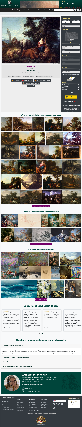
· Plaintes (18, 408)
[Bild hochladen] (79, 10)
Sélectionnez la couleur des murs (43, 80)
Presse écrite (38, 10)
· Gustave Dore (43, 407)
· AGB (18, 404)
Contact (51, 9)
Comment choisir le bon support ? (11, 362)
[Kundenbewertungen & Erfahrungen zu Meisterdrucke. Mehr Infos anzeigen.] (74, 402)
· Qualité (30, 405)
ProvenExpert (9, 327)
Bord (63, 24)
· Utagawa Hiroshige (44, 405)
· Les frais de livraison (32, 404)
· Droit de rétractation (20, 407)
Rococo (11, 13)
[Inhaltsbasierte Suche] (76, 10)
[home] (2, 10)
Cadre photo (31, 10)
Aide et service (45, 10)
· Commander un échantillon (34, 410)
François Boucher (17, 13)
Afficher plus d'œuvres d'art (41, 299)
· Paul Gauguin (43, 402)
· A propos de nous (20, 410)
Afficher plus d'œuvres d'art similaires (41, 206)
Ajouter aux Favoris (28, 80)
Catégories (19, 10)
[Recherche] (74, 10)
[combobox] (71, 26)
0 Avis (33, 85)
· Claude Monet (43, 401)
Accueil (2, 13)
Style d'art (25, 10)
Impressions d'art (7, 10)
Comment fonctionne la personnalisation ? (13, 345)
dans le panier (72, 97)
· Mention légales (20, 402)
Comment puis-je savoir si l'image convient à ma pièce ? (16, 357)
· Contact (18, 401)
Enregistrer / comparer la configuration (71, 74)
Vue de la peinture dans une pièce (31, 83)
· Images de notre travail (33, 407)
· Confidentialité (19, 405)
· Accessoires (31, 408)
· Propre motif (31, 401)
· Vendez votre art (32, 402)
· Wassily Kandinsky (44, 404)
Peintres (14, 10)
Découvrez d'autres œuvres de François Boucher (41, 244)
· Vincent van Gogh (44, 399)
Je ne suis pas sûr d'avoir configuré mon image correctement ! (18, 366)
